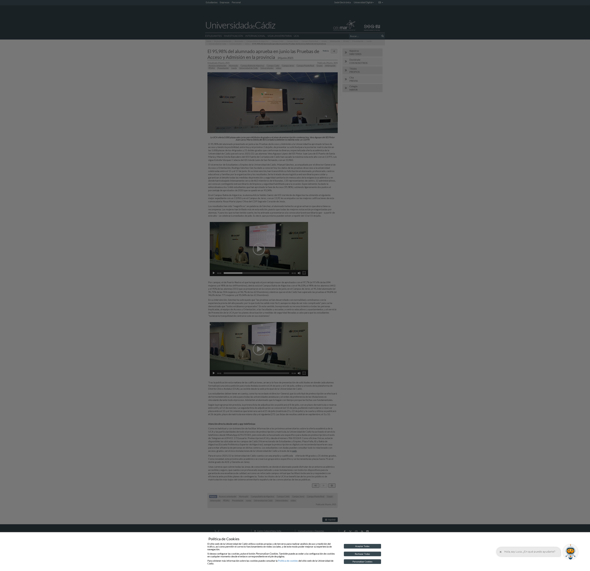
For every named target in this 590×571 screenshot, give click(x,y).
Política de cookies (288, 560)
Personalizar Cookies (362, 561)
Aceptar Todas (362, 546)
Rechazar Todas (362, 554)
